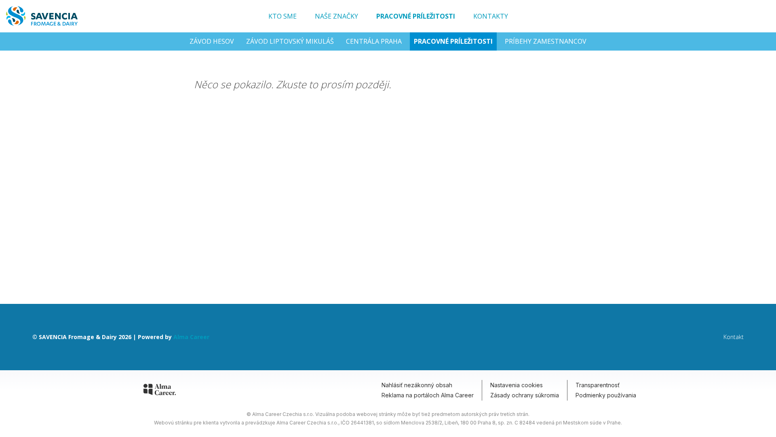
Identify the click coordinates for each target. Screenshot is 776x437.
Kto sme (282, 16)
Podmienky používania (606, 395)
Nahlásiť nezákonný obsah (417, 385)
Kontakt (733, 337)
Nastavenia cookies (516, 385)
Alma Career (191, 337)
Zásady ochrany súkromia (524, 395)
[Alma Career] (159, 391)
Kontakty (490, 16)
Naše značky (336, 16)
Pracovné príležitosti (415, 16)
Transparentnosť (598, 385)
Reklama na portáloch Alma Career (428, 395)
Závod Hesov (212, 41)
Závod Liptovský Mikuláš (290, 41)
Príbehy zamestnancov (545, 41)
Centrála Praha (374, 41)
